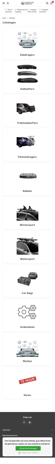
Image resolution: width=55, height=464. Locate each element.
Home (4, 18)
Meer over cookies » (30, 452)
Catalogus (12, 18)
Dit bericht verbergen (28, 448)
